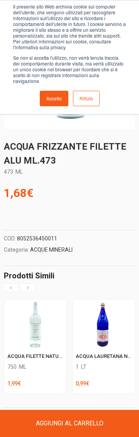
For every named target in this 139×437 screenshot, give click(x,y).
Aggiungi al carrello (69, 423)
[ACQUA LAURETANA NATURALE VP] (103, 304)
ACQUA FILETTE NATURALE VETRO (47, 356)
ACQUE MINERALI (51, 250)
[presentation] (11, 287)
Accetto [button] (54, 98)
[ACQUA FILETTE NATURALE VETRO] (35, 304)
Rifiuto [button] (86, 98)
